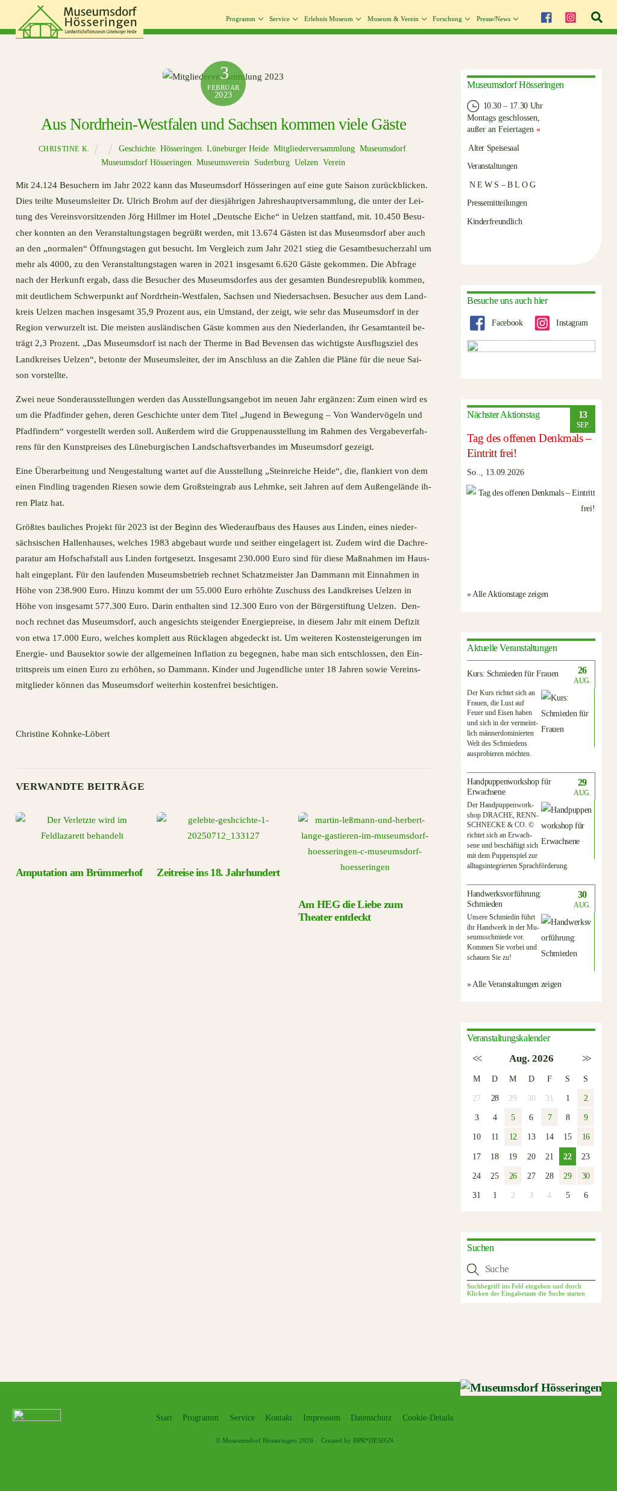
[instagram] (571, 15)
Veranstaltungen (492, 166)
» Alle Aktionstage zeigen (507, 594)
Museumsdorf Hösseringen (146, 162)
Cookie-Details (427, 1417)
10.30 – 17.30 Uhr (512, 105)
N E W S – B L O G (501, 184)
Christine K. (64, 149)
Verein (334, 162)
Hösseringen (181, 148)
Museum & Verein (393, 18)
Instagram (570, 322)
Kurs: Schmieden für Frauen (513, 673)
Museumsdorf (383, 148)
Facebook (506, 322)
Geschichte (137, 148)
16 (586, 1136)
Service (279, 18)
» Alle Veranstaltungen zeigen (514, 984)
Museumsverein (222, 162)
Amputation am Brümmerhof (79, 872)
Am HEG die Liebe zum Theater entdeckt (350, 910)
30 (586, 1176)
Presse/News (493, 18)
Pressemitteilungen (497, 202)
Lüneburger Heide (238, 148)
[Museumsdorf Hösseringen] (79, 34)
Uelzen (306, 162)
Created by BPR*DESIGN (357, 1440)
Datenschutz (371, 1417)
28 (495, 1098)
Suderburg (272, 162)
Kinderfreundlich (494, 221)
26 (513, 1176)
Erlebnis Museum (328, 18)
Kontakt (278, 1417)
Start (164, 1417)
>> (586, 1058)
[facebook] (546, 15)
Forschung (447, 18)
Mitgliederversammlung (314, 148)
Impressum (321, 1417)
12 (513, 1136)
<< (476, 1058)
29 (567, 1176)
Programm (240, 18)
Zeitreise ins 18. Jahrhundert (218, 872)
